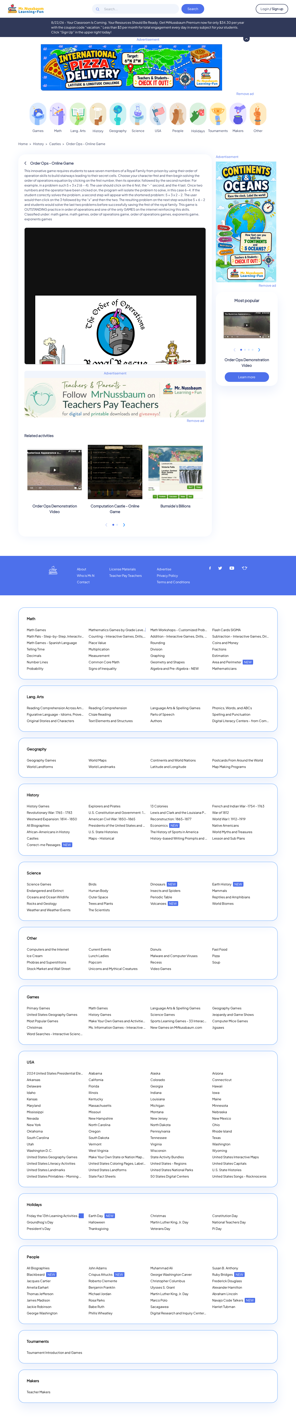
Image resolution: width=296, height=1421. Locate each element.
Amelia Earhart (38, 1287)
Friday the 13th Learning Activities (57, 1216)
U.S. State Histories (103, 832)
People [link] (177, 131)
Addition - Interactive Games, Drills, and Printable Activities (194, 636)
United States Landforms (107, 1170)
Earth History (227, 884)
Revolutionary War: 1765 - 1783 (49, 812)
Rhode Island (222, 1131)
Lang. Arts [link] (78, 131)
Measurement (99, 655)
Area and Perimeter (232, 662)
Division (156, 649)
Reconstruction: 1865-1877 (170, 819)
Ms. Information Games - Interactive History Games (127, 1027)
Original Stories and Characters (50, 721)
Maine (216, 1099)
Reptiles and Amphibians (231, 897)
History (38, 144)
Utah (30, 1144)
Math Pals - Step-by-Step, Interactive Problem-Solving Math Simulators (81, 636)
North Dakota (160, 1125)
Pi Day (217, 1228)
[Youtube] (232, 568)
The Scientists (99, 910)
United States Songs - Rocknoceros (239, 1176)
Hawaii (217, 1086)
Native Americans (225, 825)
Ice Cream (35, 956)
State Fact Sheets (102, 1176)
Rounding (157, 643)
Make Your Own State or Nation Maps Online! (127, 1157)
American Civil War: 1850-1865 (112, 819)
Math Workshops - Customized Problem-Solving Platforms (194, 630)
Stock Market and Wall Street (48, 969)
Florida (94, 1086)
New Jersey (159, 1118)
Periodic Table (161, 897)
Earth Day (101, 1216)
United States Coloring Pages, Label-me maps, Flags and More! (137, 1163)
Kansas (32, 1099)
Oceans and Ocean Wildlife (48, 897)
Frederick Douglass (227, 1281)
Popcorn (95, 962)
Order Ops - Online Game (85, 144)
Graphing (157, 655)
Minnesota (220, 1105)
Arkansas (33, 1080)
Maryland (34, 1105)
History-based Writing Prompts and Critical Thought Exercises (197, 838)
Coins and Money (225, 643)
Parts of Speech (162, 714)
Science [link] (138, 131)
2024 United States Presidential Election (63, 1073)
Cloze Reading (100, 714)
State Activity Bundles (167, 1157)
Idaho (31, 1092)
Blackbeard (41, 1274)
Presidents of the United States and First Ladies (124, 825)
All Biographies (38, 825)
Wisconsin (158, 1150)
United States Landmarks (46, 1170)
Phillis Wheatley (101, 1313)
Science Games (39, 884)
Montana (157, 1112)
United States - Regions (168, 1163)
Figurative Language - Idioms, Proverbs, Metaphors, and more (73, 714)
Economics (164, 825)
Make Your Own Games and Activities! (122, 1021)
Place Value (97, 643)
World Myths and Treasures (232, 832)
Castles (55, 144)
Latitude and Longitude (168, 767)
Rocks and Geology (42, 903)
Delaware (34, 1086)
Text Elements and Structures (111, 721)
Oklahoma (35, 1131)
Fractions (219, 649)
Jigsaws (218, 1027)
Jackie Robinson (39, 1307)
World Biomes (223, 903)
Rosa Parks (97, 1300)
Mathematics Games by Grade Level (121, 630)
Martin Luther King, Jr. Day (169, 1222)
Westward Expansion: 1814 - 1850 (52, 819)
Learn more (246, 377)
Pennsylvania (160, 1131)
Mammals (219, 890)
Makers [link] (238, 131)
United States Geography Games (52, 1014)
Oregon (94, 1131)
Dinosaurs (163, 884)
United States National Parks (171, 1170)
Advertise (164, 569)
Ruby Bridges (227, 1274)
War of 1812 (220, 812)
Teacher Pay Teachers (125, 575)
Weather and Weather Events (48, 910)
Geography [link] (118, 131)
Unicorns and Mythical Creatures (113, 969)
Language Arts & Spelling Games (175, 708)
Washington (221, 1144)
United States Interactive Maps (235, 1157)
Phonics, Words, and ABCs (232, 708)
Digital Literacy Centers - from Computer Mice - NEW (252, 721)
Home (23, 144)
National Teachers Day (229, 1222)
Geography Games (41, 760)
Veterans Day (160, 1228)
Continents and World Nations (173, 760)
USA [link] (158, 131)
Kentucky (96, 1099)
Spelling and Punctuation (231, 714)
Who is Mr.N (85, 575)
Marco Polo (158, 1300)
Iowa (215, 1092)
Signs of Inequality (103, 668)
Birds (92, 884)
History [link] (98, 131)
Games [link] (37, 131)
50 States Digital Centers (169, 1176)
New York (34, 1125)
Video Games (160, 969)
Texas (216, 1138)
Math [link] (58, 131)
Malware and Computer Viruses (174, 956)
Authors (156, 721)
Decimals (34, 655)
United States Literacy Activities (51, 1163)
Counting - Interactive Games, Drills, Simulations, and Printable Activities (143, 636)
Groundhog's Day (40, 1222)
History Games (38, 806)
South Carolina (38, 1138)
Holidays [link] (198, 131)
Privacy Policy (167, 575)
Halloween (97, 1222)
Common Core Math (104, 662)
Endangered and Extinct (45, 890)
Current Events (100, 949)
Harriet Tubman (223, 1307)
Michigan (157, 1105)
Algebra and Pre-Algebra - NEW (174, 668)
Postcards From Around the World (237, 760)
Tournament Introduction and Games (54, 1352)
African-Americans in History (48, 832)
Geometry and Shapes (167, 662)
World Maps (98, 760)
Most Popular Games (42, 1021)
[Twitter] (220, 568)
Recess (156, 962)
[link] (38, 114)
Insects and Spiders (165, 890)
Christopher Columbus (167, 1281)
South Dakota (99, 1138)
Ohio (216, 1125)
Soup (216, 962)
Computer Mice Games (230, 1021)
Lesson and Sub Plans (228, 838)
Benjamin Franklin (102, 1287)
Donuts (155, 949)
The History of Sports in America (174, 832)
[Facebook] (210, 568)
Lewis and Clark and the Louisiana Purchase (183, 812)
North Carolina (99, 1125)
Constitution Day (225, 1216)
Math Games (36, 630)
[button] (113, 525)
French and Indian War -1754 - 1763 (238, 806)
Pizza (216, 956)
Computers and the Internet (48, 949)
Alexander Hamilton (227, 1287)
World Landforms (40, 767)
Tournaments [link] (218, 131)
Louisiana (157, 1099)
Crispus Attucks (106, 1274)
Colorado (157, 1080)
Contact (83, 582)
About (81, 569)
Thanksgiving (99, 1228)
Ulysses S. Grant (162, 1287)
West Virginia (98, 1150)
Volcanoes (163, 903)
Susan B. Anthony (225, 1268)
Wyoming (219, 1150)
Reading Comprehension (108, 708)
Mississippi (35, 1112)
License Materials (122, 569)
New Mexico (221, 1118)
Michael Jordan (100, 1294)
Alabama (95, 1073)
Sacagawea (159, 1307)
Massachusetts (100, 1105)
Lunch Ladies (99, 956)
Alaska (155, 1073)
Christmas (34, 1027)
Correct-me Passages (49, 845)
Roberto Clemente (103, 1281)
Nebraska (219, 1112)
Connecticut (222, 1080)
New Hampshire (101, 1118)
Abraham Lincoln (225, 1294)
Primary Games (38, 1008)
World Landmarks (102, 767)
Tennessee (158, 1138)
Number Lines (37, 662)
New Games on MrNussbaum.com (176, 1027)
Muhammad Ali (161, 1268)
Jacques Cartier (39, 1281)
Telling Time (36, 649)
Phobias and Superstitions (46, 962)
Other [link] (258, 131)
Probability (35, 668)
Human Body (98, 890)
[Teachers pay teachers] (244, 568)
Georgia (156, 1086)
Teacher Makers (38, 1392)
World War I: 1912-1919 (229, 819)
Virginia (156, 1144)
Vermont (95, 1144)
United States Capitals (229, 1163)
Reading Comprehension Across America (63, 708)
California (96, 1080)
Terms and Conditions (173, 582)
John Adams (98, 1268)
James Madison (38, 1300)
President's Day (39, 1228)
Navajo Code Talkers (233, 1300)
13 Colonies (159, 806)
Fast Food (219, 949)
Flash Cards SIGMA (226, 630)
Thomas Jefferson (40, 1294)
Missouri (95, 1112)
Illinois (93, 1092)
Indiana (155, 1092)
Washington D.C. (40, 1150)
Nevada (33, 1118)
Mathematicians (224, 668)
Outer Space (98, 897)
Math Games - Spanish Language (52, 643)
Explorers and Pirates (104, 806)
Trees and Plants (101, 903)
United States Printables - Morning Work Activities (64, 1176)
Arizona (217, 1073)
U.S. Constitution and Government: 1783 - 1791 (123, 812)
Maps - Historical (101, 838)
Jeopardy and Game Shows (233, 1014)
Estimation (220, 655)
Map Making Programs (229, 767)
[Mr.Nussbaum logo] (25, 8)
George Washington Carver (171, 1274)
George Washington (42, 1313)
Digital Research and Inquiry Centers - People (190, 1313)
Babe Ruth (96, 1307)
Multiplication (99, 649)
